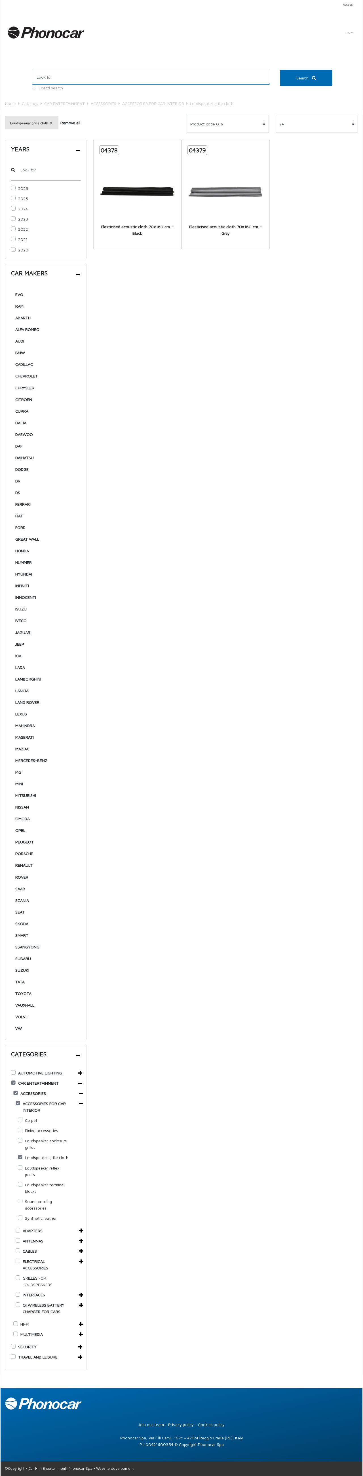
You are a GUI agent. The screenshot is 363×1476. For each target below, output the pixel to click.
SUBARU (23, 958)
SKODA (21, 923)
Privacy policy (181, 1424)
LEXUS (21, 713)
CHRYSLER (24, 387)
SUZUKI (22, 970)
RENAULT (24, 865)
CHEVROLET (26, 375)
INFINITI (22, 585)
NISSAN (22, 807)
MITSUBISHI (25, 795)
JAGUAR (22, 632)
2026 (23, 188)
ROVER (21, 877)
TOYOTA (23, 993)
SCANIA (22, 900)
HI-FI (24, 1324)
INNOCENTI (25, 597)
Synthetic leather (41, 1218)
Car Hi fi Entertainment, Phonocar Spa (60, 1468)
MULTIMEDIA (31, 1334)
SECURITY (27, 1346)
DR (17, 480)
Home (10, 103)
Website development (115, 1468)
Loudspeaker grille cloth (46, 1157)
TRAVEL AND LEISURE (38, 1357)
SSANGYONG (27, 946)
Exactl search (51, 87)
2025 (23, 198)
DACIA (20, 422)
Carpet (31, 1120)
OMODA (22, 818)
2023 (23, 219)
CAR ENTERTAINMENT (64, 103)
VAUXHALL (24, 1005)
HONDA (22, 550)
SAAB (20, 888)
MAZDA (22, 748)
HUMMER (23, 562)
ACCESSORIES (103, 103)
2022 (23, 229)
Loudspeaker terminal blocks (44, 1188)
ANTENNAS (33, 1240)
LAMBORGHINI (28, 679)
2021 (23, 239)
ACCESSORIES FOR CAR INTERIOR (153, 103)
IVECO (21, 620)
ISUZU (21, 608)
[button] (349, 33)
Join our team (151, 1424)
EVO (19, 294)
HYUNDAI (23, 574)
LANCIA (22, 690)
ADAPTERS (33, 1230)
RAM (19, 306)
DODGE (22, 469)
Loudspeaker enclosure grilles (46, 1144)
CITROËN (23, 399)
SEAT (20, 912)
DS (17, 492)
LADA (20, 667)
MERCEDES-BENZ (31, 760)
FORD (20, 527)
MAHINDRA (25, 725)
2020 (23, 249)
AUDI (19, 341)
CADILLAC (24, 364)
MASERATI (24, 737)
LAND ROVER (27, 702)
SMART (21, 935)
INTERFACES (34, 1294)
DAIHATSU (24, 457)
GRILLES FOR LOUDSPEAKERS (37, 1281)
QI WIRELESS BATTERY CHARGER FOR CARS (43, 1308)
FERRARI (23, 504)
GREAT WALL (27, 539)
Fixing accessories (41, 1130)
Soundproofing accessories (38, 1204)
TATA (20, 981)
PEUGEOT (24, 841)
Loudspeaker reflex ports (42, 1171)
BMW (20, 352)
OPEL (20, 830)
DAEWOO (24, 434)
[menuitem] (346, 4)
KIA (18, 655)
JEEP (19, 644)
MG (18, 772)
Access (348, 4)
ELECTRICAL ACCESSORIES (35, 1264)
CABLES (30, 1251)
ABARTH (23, 317)
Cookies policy (211, 1424)
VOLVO (22, 1016)
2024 (23, 208)
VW (18, 1028)
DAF (18, 446)
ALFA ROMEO (27, 329)
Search (303, 77)
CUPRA (21, 411)
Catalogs (30, 103)
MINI (19, 783)
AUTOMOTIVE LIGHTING (40, 1072)
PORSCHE (24, 853)
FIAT (19, 515)
